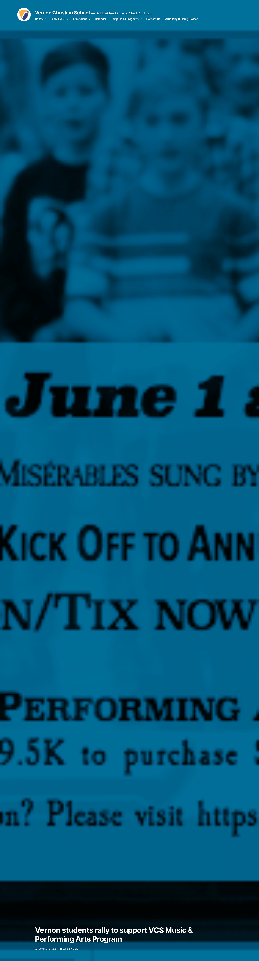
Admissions (80, 19)
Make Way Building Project (181, 19)
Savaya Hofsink (47, 948)
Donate (39, 19)
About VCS (58, 19)
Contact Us (153, 19)
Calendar (100, 19)
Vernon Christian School (62, 13)
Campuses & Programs (124, 19)
